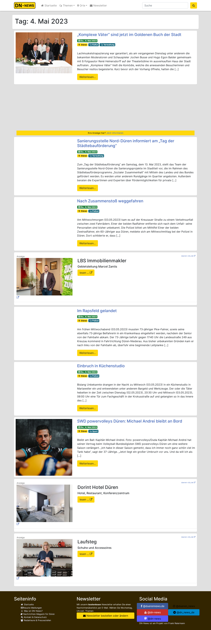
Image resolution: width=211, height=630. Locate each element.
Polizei (95, 211)
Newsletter (99, 5)
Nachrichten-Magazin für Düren (39, 614)
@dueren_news (185, 606)
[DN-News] (25, 5)
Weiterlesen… (87, 77)
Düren (84, 44)
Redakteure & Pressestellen (37, 620)
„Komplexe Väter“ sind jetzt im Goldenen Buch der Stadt (129, 34)
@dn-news (154, 612)
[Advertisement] (105, 107)
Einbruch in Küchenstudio (101, 365)
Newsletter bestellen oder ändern (107, 615)
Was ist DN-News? (33, 611)
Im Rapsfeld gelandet (97, 310)
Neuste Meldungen (32, 608)
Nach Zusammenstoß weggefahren (110, 201)
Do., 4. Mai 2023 (89, 40)
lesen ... (85, 272)
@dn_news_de (185, 612)
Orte (82, 5)
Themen (67, 5)
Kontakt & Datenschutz (35, 617)
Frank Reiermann (176, 623)
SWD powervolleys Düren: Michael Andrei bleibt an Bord (129, 421)
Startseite (50, 5)
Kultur (95, 44)
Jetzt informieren (114, 133)
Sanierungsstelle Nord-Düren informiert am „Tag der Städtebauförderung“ (125, 143)
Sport (95, 431)
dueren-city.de (187, 256)
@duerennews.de (153, 606)
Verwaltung (109, 44)
